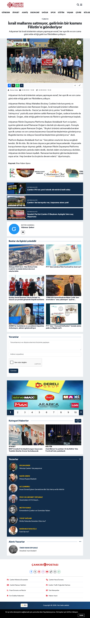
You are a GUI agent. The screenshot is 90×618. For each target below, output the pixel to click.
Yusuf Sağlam (25, 518)
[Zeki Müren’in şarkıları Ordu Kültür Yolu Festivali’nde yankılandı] (63, 435)
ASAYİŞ (25, 13)
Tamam (81, 615)
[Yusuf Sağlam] (13, 520)
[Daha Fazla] (21, 85)
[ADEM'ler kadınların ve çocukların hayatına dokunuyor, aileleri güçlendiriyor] (26, 314)
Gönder (13, 371)
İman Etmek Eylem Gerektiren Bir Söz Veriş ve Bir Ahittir (41, 489)
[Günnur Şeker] (14, 229)
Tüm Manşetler (54, 590)
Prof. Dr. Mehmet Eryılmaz (31, 497)
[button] (76, 421)
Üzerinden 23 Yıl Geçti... (29, 500)
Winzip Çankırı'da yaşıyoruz (30, 468)
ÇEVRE (78, 13)
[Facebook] (31, 572)
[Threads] (55, 572)
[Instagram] (43, 572)
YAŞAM (70, 13)
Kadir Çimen (24, 476)
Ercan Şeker (24, 465)
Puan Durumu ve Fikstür (17, 590)
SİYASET (15, 13)
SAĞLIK (45, 13)
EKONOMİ (34, 13)
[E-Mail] (23, 232)
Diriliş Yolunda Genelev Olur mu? (32, 521)
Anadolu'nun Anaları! (27, 551)
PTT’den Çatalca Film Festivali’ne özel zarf (63, 267)
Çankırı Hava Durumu (56, 580)
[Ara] (78, 5)
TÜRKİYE (45, 19)
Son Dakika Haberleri (16, 596)
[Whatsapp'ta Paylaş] (17, 85)
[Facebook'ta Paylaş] (9, 85)
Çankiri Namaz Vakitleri (18, 585)
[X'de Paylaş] (13, 85)
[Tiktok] (51, 572)
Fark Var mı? (24, 532)
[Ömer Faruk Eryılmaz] (13, 549)
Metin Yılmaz (25, 508)
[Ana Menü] (81, 5)
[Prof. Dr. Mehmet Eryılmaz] (13, 499)
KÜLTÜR (49, 446)
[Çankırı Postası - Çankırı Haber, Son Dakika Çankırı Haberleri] (15, 4)
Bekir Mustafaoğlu (28, 529)
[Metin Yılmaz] (13, 509)
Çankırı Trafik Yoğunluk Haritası (59, 585)
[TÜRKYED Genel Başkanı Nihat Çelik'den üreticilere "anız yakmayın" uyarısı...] (63, 285)
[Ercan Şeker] (13, 467)
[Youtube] (47, 572)
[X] (35, 572)
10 (75, 412)
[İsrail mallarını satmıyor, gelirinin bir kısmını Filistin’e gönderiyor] (45, 60)
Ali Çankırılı (24, 486)
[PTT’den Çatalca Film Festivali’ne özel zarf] (63, 255)
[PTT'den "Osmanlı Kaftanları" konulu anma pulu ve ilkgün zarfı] (63, 314)
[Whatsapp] (59, 572)
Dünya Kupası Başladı (27, 479)
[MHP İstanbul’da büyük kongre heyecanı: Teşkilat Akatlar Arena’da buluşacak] (27, 435)
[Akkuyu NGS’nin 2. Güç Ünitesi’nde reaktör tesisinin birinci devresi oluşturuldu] (26, 255)
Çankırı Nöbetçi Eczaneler (19, 580)
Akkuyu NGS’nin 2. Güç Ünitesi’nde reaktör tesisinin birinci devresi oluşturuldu (23, 269)
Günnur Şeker (14, 90)
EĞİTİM (61, 13)
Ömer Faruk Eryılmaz (28, 548)
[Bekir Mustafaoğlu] (13, 530)
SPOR (53, 13)
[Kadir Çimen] (13, 477)
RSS (25, 605)
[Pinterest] (39, 572)
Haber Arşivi (53, 596)
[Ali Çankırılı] (13, 488)
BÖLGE (87, 13)
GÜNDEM (6, 13)
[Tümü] (80, 459)
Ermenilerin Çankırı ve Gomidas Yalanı (34, 511)
